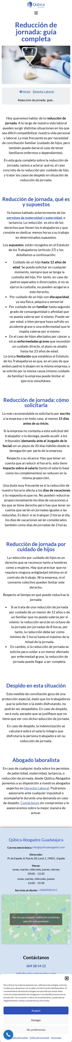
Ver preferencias (36, 1029)
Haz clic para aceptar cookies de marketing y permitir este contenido (36, 919)
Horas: (36, 865)
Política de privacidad (39, 1037)
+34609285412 (47, 889)
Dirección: (36, 854)
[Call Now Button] (8, 1034)
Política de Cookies (19, 1037)
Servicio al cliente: (26, 890)
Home (26, 91)
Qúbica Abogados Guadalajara (36, 839)
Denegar (36, 1020)
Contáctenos (29, 803)
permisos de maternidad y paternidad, (35, 218)
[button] (67, 978)
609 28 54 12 (36, 966)
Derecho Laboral (43, 91)
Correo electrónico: (19, 847)
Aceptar (36, 1010)
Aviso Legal (56, 1037)
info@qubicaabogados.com (49, 847)
